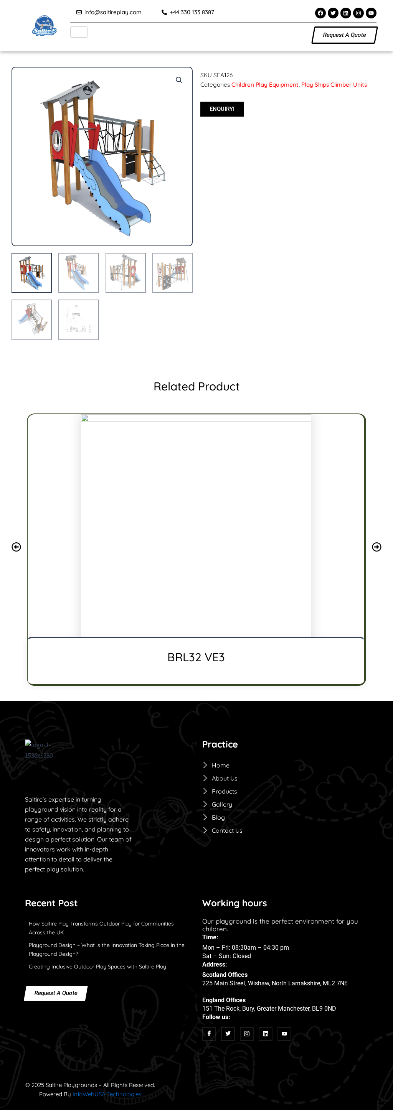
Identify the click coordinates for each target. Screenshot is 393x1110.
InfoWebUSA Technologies (107, 1094)
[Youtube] (284, 1034)
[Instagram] (247, 1034)
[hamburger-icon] (79, 32)
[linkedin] (265, 1034)
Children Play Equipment (265, 84)
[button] (179, 80)
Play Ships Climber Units (334, 84)
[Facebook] (209, 1034)
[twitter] (228, 1034)
